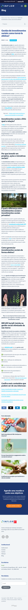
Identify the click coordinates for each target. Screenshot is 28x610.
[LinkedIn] (17, 407)
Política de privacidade (12, 599)
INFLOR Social (14, 17)
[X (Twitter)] (10, 407)
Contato (3, 549)
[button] (25, 6)
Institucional (4, 548)
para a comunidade (15, 265)
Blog (9, 17)
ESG (10, 238)
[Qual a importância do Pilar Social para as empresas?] (14, 425)
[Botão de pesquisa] (25, 24)
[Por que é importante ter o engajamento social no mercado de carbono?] (14, 446)
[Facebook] (3, 407)
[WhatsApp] (24, 407)
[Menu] (22, 6)
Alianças (3, 553)
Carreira (3, 551)
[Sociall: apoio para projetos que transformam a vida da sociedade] (14, 467)
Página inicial (4, 17)
